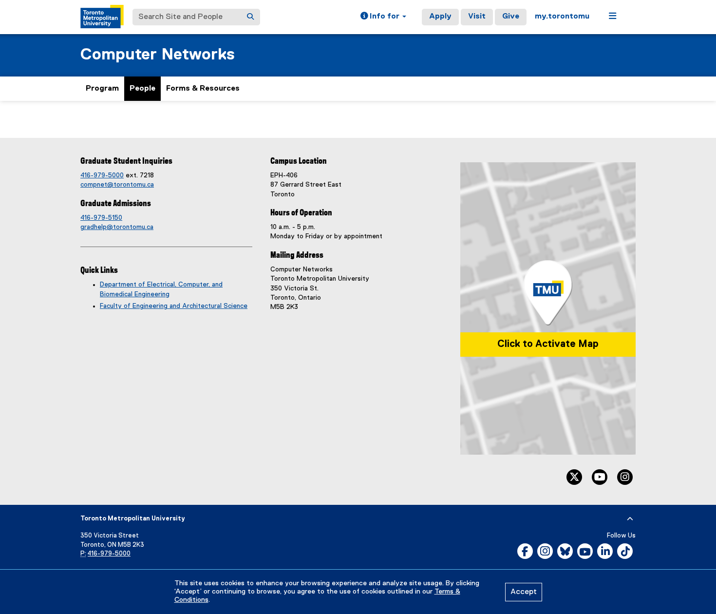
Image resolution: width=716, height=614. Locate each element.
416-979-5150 (101, 217)
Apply (440, 16)
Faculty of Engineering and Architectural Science (173, 306)
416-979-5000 (102, 175)
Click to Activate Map (548, 344)
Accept (523, 592)
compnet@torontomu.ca (117, 184)
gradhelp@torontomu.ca (116, 227)
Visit (477, 16)
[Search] (250, 17)
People (142, 89)
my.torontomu (562, 16)
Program (102, 89)
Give (510, 16)
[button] (383, 17)
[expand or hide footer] (630, 519)
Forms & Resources (203, 89)
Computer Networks (157, 55)
